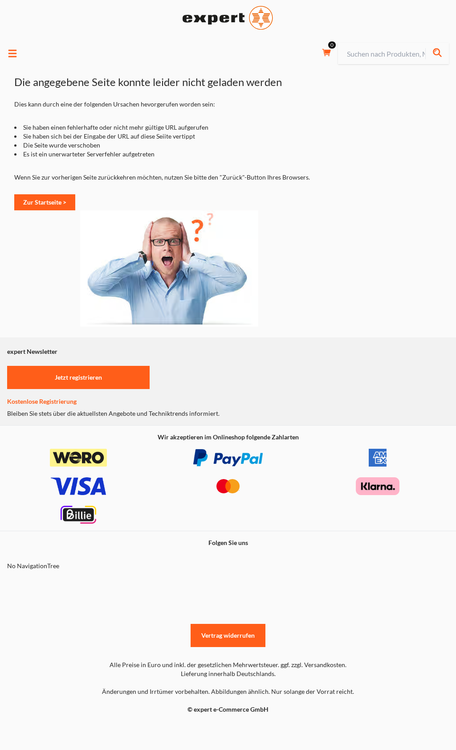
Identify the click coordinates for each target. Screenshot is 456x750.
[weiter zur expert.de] (42, 728)
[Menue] (12, 53)
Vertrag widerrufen (228, 635)
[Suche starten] (437, 53)
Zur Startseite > (44, 202)
